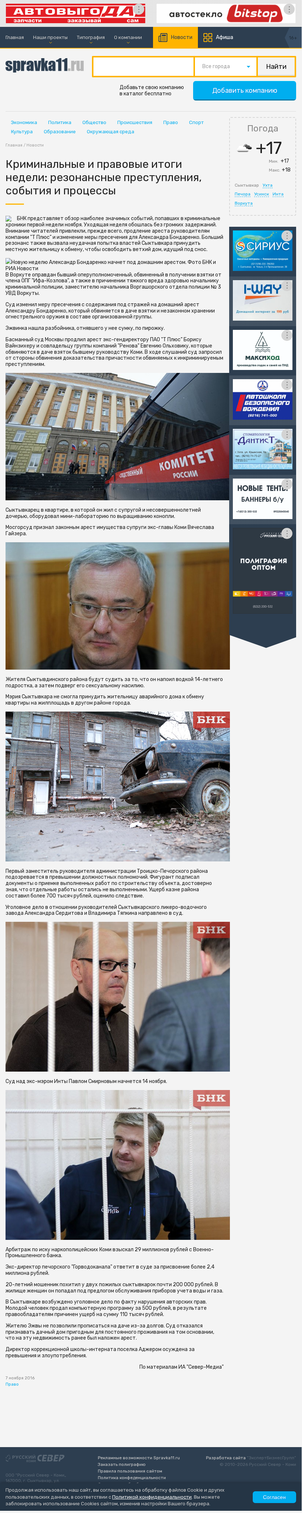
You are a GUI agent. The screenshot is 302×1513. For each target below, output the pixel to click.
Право (170, 122)
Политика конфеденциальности (132, 1477)
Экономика (24, 122)
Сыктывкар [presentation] (247, 185)
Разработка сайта (226, 1457)
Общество (94, 122)
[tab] (247, 185)
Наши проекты (50, 37)
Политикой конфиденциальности (152, 1497)
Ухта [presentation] (268, 185)
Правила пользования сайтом (130, 1471)
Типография (91, 37)
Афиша (224, 37)
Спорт (196, 122)
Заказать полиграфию (122, 1464)
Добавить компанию (244, 91)
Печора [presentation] (243, 194)
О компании (128, 37)
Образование (60, 131)
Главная (15, 37)
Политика (59, 122)
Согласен (274, 1497)
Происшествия (134, 122)
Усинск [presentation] (261, 194)
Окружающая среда (110, 131)
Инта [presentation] (278, 194)
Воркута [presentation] (244, 203)
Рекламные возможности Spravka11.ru (139, 1457)
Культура (22, 131)
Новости (181, 37)
